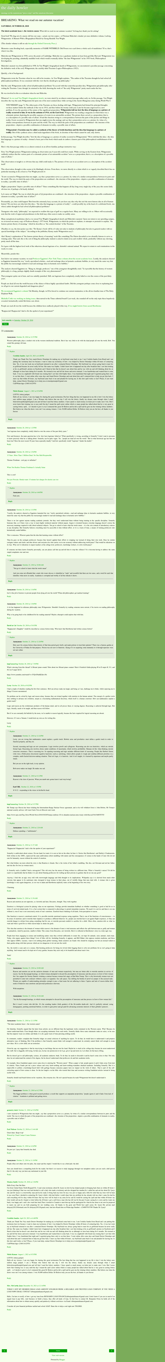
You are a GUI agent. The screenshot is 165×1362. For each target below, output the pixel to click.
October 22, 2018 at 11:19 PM (27, 1160)
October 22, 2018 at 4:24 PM (26, 1146)
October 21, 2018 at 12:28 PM (33, 641)
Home (58, 1351)
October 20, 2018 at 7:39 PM (28, 664)
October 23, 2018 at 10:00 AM (33, 968)
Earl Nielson (11, 1129)
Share (5, 324)
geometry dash (12, 1110)
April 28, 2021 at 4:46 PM (29, 1218)
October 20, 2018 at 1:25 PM (26, 428)
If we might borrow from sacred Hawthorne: (84, 305)
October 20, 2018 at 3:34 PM (26, 589)
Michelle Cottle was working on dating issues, (18, 298)
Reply (9, 346)
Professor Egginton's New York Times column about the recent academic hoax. (63, 258)
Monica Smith (12, 1182)
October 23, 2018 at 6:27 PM (33, 1090)
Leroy (9, 685)
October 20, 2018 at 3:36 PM (26, 604)
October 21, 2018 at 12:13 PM (27, 1020)
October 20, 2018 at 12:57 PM (27, 337)
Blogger (62, 1359)
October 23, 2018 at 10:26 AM (33, 996)
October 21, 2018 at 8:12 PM (33, 776)
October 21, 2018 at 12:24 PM (33, 736)
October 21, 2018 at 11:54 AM (27, 898)
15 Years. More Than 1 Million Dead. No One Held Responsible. (29, 455)
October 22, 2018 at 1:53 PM (31, 787)
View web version (58, 1355)
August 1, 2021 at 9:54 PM (33, 391)
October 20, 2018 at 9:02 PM (22, 685)
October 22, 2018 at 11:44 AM (27, 1129)
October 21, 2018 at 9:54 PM (28, 1110)
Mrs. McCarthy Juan (15, 1285)
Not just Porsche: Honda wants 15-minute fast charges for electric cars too (32, 479)
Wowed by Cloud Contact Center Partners (21, 1135)
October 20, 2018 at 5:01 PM (27, 625)
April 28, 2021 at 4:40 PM (35, 356)
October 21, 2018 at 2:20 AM (33, 827)
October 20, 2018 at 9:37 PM (28, 804)
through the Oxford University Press (41, 43)
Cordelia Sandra (19, 355)
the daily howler (14, 7)
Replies (12, 351)
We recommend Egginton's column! (15, 291)
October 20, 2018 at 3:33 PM (26, 510)
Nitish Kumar (18, 391)
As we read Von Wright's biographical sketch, (27, 98)
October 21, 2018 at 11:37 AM (27, 845)
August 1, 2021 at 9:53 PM (27, 1254)
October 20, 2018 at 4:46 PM (33, 492)
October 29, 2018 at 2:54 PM (28, 1182)
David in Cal (11, 625)
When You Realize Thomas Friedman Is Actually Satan (26, 467)
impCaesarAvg (12, 664)
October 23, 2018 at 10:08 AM (33, 565)
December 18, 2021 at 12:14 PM (34, 1285)
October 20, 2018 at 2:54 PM (26, 452)
